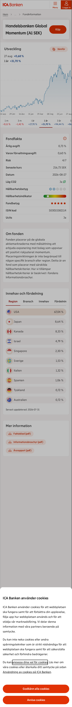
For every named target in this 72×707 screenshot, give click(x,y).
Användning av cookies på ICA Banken (27, 672)
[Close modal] (36, 353)
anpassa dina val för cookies (30, 662)
